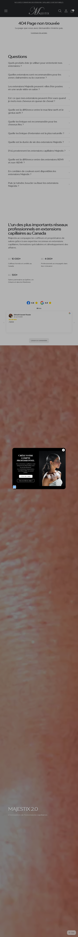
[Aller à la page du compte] (66, 11)
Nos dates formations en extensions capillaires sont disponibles (39, 2)
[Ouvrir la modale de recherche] (60, 11)
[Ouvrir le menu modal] (6, 11)
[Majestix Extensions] (39, 11)
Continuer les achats (39, 33)
